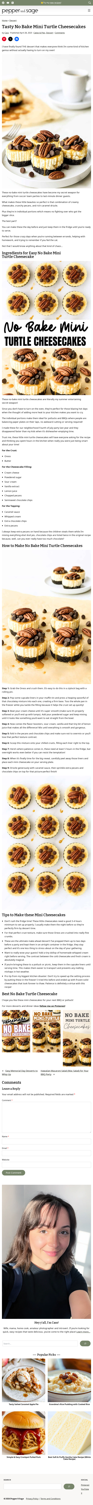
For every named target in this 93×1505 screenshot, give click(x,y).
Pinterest (85, 1485)
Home (5, 20)
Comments (60, 32)
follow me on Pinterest (52, 1005)
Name (5, 1136)
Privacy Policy (32, 1498)
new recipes (55, 2)
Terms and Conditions (50, 1498)
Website (5, 1159)
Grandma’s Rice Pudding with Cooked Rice (69, 1404)
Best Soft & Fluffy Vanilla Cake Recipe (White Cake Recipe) (69, 1458)
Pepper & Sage (17, 1499)
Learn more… (83, 1331)
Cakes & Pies (39, 32)
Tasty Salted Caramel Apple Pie (23, 1404)
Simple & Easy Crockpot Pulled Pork (24, 1457)
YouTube (85, 1489)
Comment (7, 1100)
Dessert (13, 20)
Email (5, 1148)
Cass (7, 32)
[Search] (85, 1343)
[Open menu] (89, 10)
